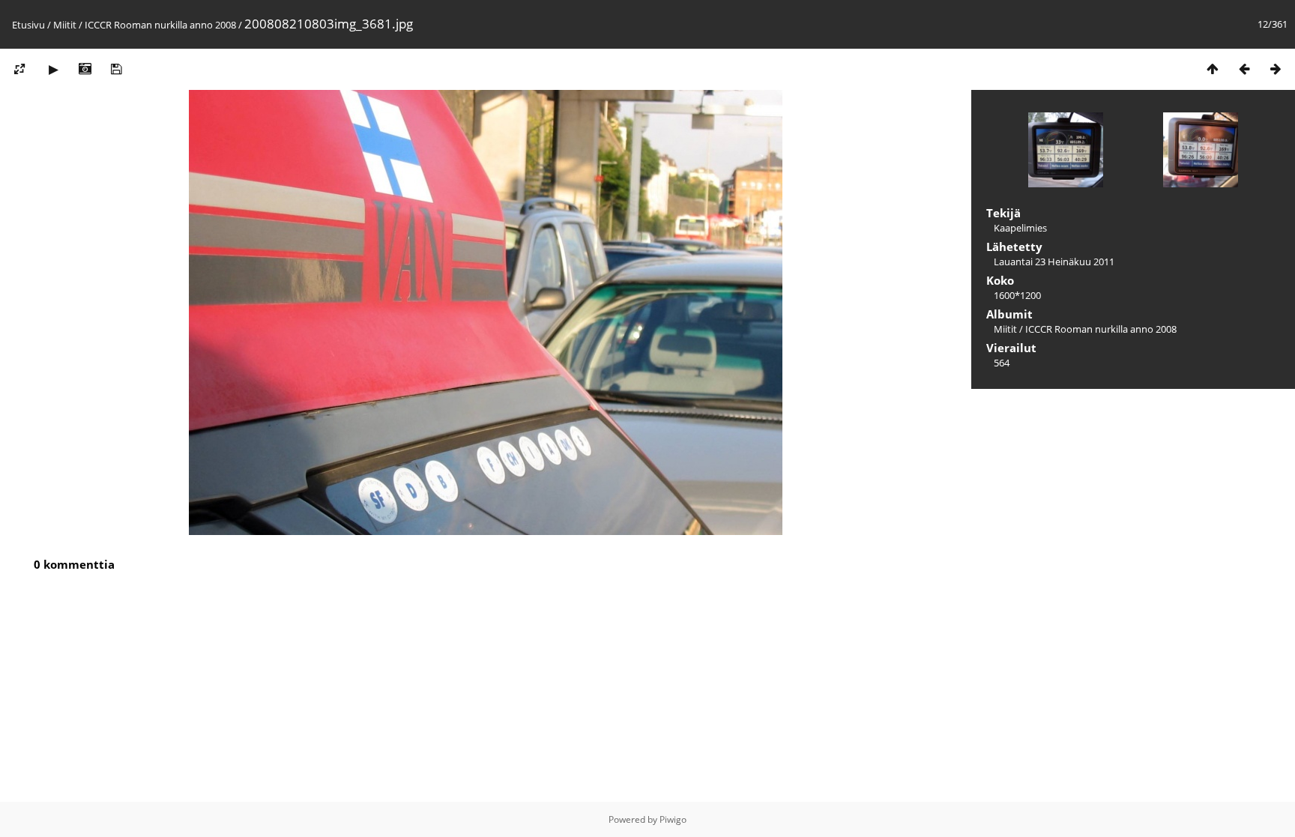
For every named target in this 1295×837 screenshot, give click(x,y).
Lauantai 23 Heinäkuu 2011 (1054, 261)
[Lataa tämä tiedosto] (116, 68)
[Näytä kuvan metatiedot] (84, 68)
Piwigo (672, 819)
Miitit (64, 24)
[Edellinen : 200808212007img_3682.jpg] (1244, 68)
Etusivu (28, 24)
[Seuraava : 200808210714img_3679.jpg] (1275, 68)
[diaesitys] (53, 68)
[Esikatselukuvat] (1212, 68)
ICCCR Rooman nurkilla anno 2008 (160, 24)
